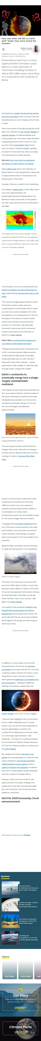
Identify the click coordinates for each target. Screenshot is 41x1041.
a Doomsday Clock (21, 145)
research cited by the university (15, 767)
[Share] (3, 49)
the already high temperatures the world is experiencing (19, 610)
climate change (8, 135)
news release (16, 335)
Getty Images (8, 713)
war (21, 132)
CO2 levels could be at (23, 524)
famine (27, 132)
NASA (33, 713)
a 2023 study (11, 169)
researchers (18, 189)
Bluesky (27, 835)
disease (34, 132)
